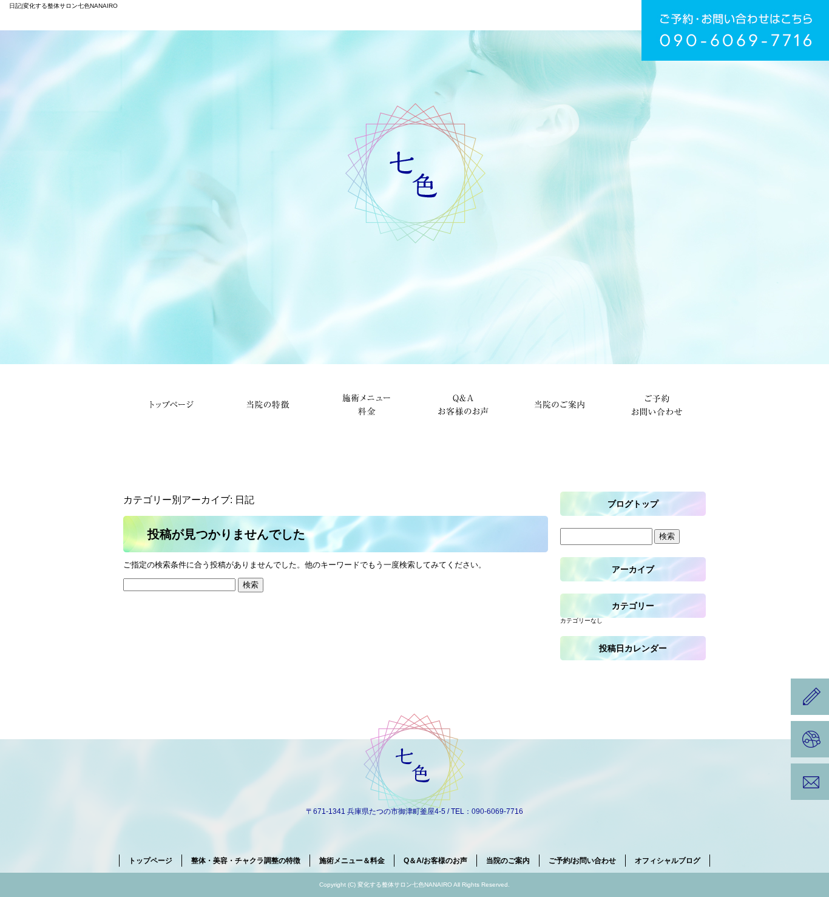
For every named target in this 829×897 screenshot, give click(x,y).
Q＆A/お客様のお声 (463, 403)
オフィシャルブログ (667, 860)
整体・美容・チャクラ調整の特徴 (268, 403)
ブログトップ (632, 504)
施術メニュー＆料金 (365, 403)
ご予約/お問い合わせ (657, 403)
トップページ (171, 403)
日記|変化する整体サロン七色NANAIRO (63, 5)
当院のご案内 (560, 403)
